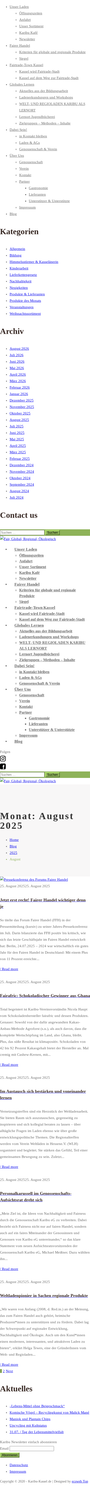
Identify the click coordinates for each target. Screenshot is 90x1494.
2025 (13, 853)
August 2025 (19, 420)
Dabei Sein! (18, 130)
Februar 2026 (20, 387)
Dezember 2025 (22, 400)
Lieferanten (37, 194)
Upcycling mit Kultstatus (28, 1425)
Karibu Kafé (28, 33)
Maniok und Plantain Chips (30, 1419)
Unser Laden (19, 7)
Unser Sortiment (31, 26)
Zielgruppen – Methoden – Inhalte (45, 123)
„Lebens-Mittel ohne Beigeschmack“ (37, 1406)
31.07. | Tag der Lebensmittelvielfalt (37, 1432)
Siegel (23, 58)
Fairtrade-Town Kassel (26, 65)
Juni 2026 (17, 361)
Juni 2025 (17, 433)
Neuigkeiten (19, 288)
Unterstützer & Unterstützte (49, 201)
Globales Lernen (22, 84)
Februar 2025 (20, 459)
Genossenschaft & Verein (38, 149)
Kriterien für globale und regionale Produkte (52, 52)
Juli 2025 (17, 426)
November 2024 (22, 471)
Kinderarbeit (19, 268)
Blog (13, 214)
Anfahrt (25, 20)
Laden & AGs (29, 143)
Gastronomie (38, 188)
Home (14, 840)
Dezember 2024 (22, 465)
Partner (24, 181)
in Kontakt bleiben (33, 136)
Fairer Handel (20, 45)
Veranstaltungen (22, 307)
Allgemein (17, 249)
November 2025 (22, 407)
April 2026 (18, 374)
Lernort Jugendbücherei (37, 117)
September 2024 (22, 484)
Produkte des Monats (25, 301)
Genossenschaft (31, 162)
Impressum (27, 207)
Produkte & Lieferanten (27, 294)
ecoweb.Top (80, 1481)
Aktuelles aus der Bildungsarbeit (43, 91)
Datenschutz (19, 1465)
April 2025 (18, 446)
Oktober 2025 (20, 413)
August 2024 (19, 491)
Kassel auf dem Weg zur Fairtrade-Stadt (48, 78)
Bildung (16, 255)
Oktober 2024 (20, 478)
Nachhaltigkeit (20, 281)
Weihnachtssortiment (25, 313)
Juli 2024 (17, 497)
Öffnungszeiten (30, 13)
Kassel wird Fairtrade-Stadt (39, 71)
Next (9, 1371)
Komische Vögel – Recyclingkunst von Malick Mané (49, 1412)
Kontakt (25, 175)
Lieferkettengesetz (23, 275)
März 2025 (18, 452)
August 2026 (19, 348)
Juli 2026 (17, 355)
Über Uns (17, 156)
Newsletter (27, 39)
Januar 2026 (19, 394)
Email (4, 1448)
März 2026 (18, 381)
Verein (24, 168)
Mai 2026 (17, 368)
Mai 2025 (17, 439)
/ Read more (9, 969)
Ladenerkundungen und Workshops (46, 97)
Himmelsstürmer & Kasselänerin (34, 262)
